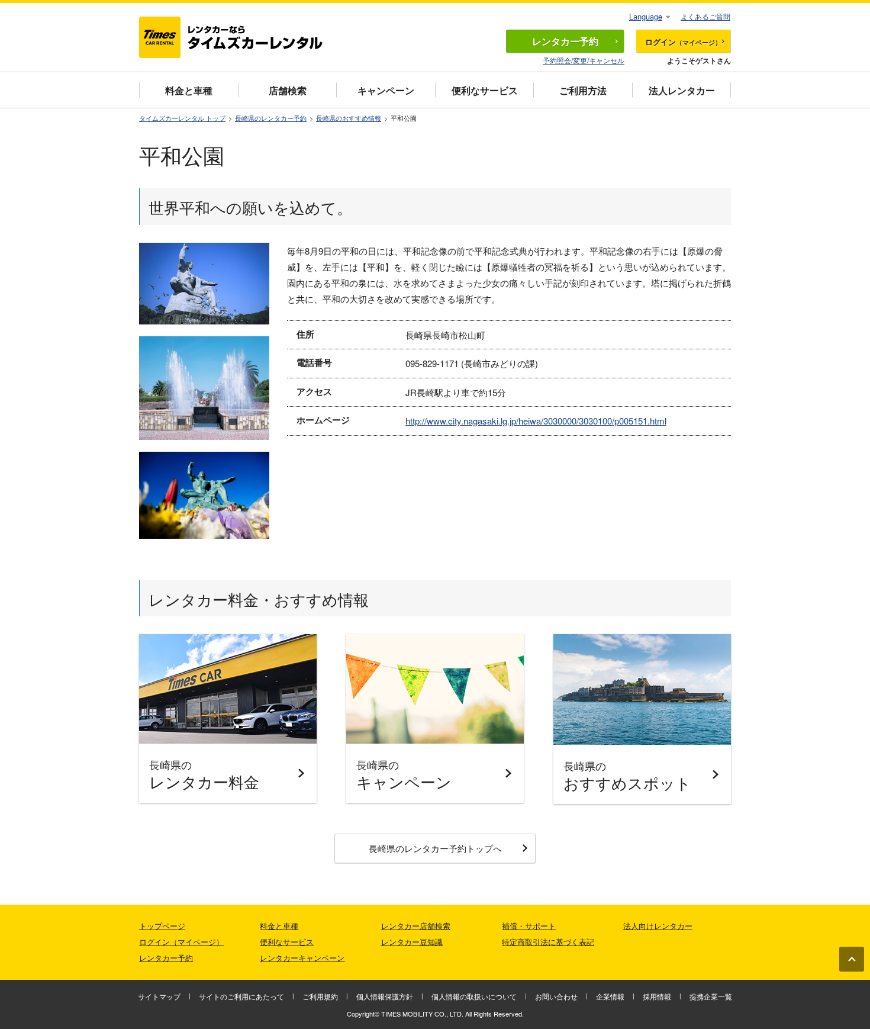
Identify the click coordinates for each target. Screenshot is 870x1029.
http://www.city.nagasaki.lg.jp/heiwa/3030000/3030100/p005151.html (535, 420)
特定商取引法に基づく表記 (548, 941)
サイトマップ (159, 996)
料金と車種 (188, 90)
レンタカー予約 (166, 957)
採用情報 (657, 996)
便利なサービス (485, 90)
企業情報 (610, 996)
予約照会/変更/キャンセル (583, 60)
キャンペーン (385, 90)
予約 (565, 41)
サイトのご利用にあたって (241, 996)
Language (645, 16)
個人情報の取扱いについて (474, 996)
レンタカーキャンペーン (302, 957)
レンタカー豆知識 (412, 941)
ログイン (683, 41)
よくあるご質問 (705, 16)
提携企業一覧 (710, 996)
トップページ (162, 925)
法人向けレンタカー (657, 925)
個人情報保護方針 (384, 996)
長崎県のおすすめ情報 (348, 118)
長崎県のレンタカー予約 (271, 118)
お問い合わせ (556, 996)
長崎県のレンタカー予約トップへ (435, 848)
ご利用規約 (320, 996)
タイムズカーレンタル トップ (182, 118)
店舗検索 (288, 90)
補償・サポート (529, 925)
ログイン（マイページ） (181, 941)
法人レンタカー (682, 90)
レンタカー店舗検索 (415, 925)
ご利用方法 (583, 90)
